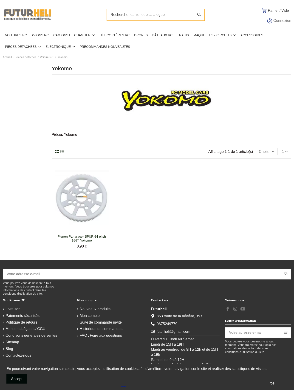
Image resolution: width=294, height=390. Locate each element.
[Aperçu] (85, 230)
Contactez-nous (18, 355)
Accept (16, 379)
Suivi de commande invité (101, 322)
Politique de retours (21, 322)
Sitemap (12, 342)
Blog (9, 349)
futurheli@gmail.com (173, 331)
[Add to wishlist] (77, 230)
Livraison (13, 309)
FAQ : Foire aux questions (101, 335)
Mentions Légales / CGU (25, 329)
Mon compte (90, 316)
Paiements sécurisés (23, 316)
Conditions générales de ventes (31, 335)
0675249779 (167, 324)
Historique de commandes (101, 329)
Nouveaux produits (95, 309)
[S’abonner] (285, 274)
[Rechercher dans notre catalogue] (199, 15)
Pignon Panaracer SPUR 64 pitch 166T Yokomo (82, 238)
